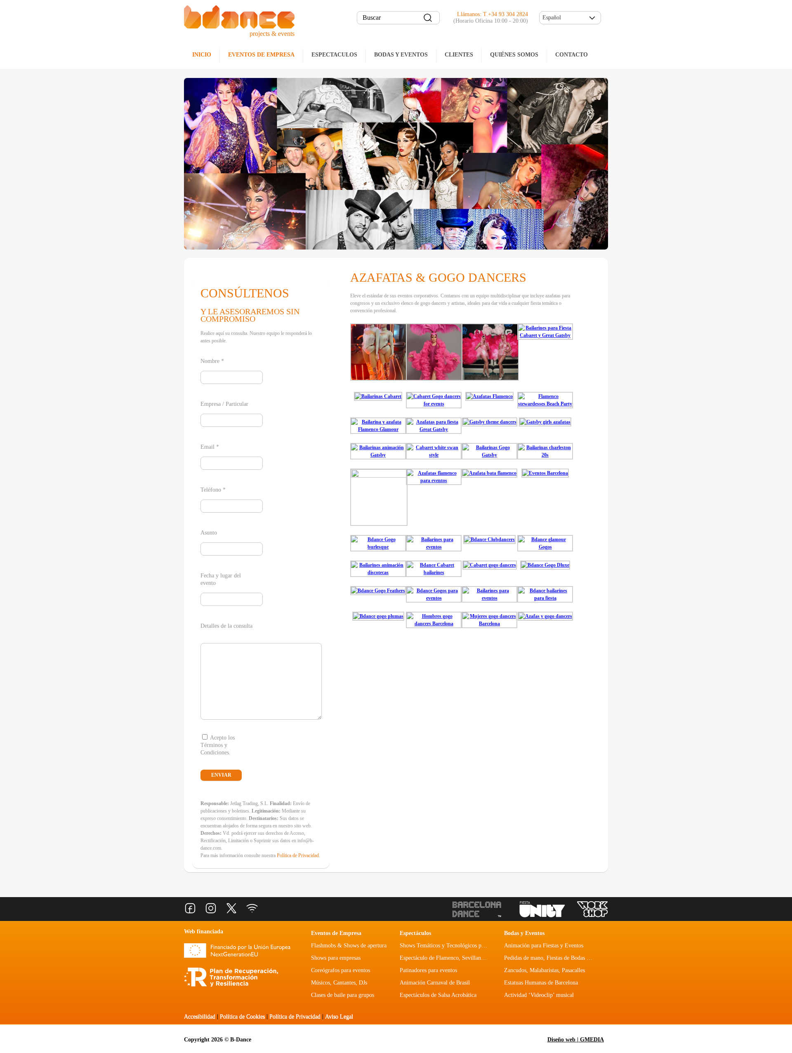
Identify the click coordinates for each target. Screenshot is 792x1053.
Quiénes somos (514, 55)
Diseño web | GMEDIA (575, 1040)
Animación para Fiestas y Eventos (543, 945)
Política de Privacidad (298, 855)
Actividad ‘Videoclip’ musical (539, 995)
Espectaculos (334, 55)
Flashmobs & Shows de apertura (349, 945)
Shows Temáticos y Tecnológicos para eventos (453, 945)
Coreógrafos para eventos (340, 970)
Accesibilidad (199, 1016)
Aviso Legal (339, 1016)
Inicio (201, 55)
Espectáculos (415, 933)
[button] (570, 17)
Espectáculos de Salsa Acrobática (438, 995)
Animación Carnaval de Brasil (435, 983)
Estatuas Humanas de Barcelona (541, 983)
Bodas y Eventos (401, 55)
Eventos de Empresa (336, 933)
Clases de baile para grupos (342, 995)
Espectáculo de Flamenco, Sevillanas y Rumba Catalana (465, 958)
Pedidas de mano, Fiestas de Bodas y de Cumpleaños (565, 958)
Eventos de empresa (261, 55)
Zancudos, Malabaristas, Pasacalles (544, 970)
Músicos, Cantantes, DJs (339, 983)
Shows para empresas (336, 958)
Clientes (459, 55)
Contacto (571, 55)
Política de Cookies (242, 1016)
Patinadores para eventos (428, 970)
